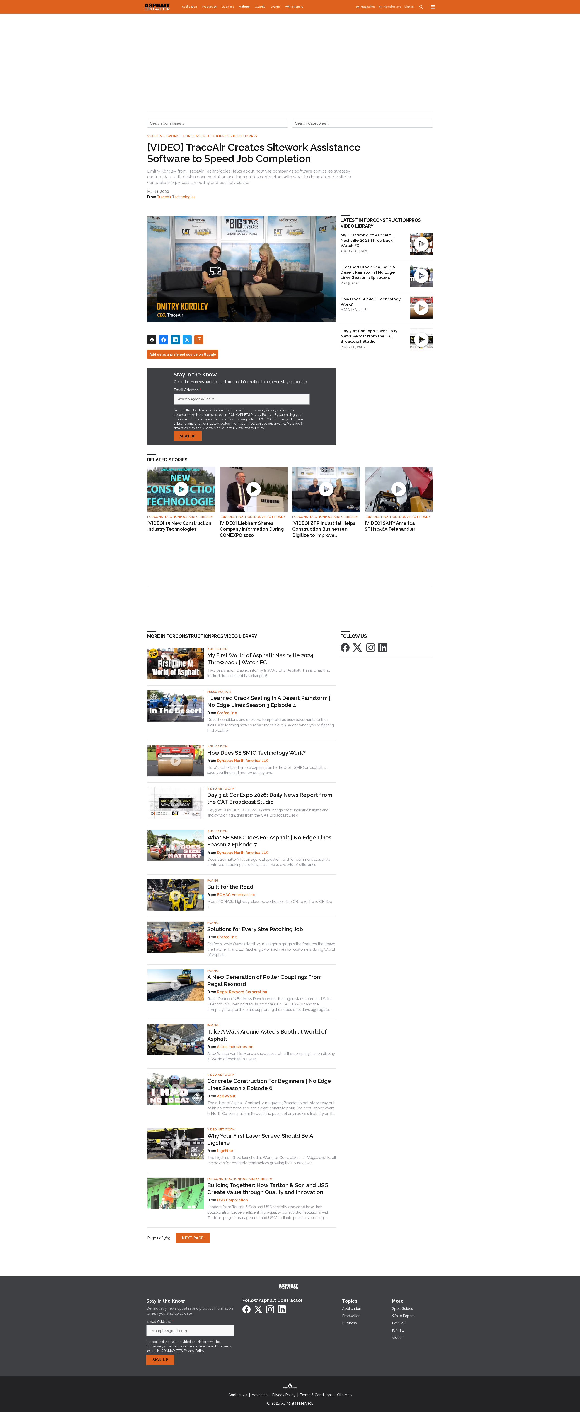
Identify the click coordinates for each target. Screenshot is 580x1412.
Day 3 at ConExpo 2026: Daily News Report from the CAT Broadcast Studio (369, 336)
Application (217, 649)
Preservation (219, 691)
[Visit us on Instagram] (370, 647)
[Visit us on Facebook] (345, 647)
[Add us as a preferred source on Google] (198, 339)
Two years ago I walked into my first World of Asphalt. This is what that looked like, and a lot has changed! (268, 673)
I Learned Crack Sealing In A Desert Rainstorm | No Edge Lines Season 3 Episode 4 (368, 272)
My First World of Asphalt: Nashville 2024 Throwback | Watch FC (368, 240)
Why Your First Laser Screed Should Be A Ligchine (260, 1139)
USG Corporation (232, 1200)
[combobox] (217, 123)
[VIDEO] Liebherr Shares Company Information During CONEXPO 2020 (252, 529)
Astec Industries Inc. (235, 1047)
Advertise (260, 1395)
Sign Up (188, 436)
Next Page (193, 1238)
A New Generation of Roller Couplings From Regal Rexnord (264, 980)
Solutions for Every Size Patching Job (255, 929)
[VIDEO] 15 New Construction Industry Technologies (179, 526)
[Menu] (432, 6)
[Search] (420, 6)
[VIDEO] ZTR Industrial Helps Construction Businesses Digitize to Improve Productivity (323, 529)
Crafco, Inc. (227, 713)
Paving (212, 880)
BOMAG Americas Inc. (236, 895)
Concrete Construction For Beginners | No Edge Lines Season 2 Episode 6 (269, 1084)
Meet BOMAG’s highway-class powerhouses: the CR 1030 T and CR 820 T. (269, 904)
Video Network (163, 136)
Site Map (344, 1395)
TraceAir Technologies (176, 197)
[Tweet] (187, 339)
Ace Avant (226, 1096)
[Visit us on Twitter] (358, 647)
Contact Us (237, 1395)
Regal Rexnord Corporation (242, 992)
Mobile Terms (224, 428)
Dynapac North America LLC (242, 761)
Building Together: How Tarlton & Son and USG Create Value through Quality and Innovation (268, 1188)
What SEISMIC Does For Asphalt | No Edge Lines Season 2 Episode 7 (269, 841)
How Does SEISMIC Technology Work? (371, 301)
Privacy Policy (254, 428)
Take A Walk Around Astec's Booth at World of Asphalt (267, 1035)
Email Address (187, 390)
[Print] (151, 339)
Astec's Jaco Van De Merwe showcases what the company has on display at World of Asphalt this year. (271, 1056)
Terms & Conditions (316, 1395)
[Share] (163, 339)
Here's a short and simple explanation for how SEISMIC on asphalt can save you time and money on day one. (268, 770)
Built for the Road (230, 887)
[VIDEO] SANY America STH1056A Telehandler (390, 526)
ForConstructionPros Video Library (220, 136)
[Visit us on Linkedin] (382, 647)
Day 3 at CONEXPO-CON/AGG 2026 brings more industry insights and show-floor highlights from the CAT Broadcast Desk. (268, 813)
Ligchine (225, 1151)
